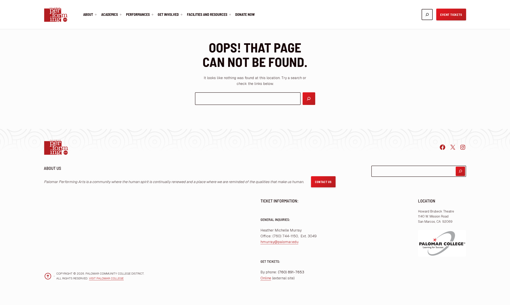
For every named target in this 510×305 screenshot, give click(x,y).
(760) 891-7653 (291, 272)
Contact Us (323, 182)
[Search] (309, 98)
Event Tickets (451, 14)
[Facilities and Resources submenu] (230, 15)
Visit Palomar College (106, 278)
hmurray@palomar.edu (279, 242)
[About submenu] (96, 15)
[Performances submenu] (152, 15)
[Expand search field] (427, 14)
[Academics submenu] (121, 15)
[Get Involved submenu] (182, 15)
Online (266, 278)
